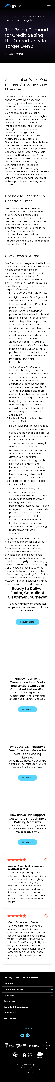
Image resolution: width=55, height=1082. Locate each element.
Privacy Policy (13, 1070)
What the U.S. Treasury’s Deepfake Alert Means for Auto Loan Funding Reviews (27, 752)
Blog (7, 16)
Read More (27, 709)
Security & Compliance (15, 1007)
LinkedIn (22, 1035)
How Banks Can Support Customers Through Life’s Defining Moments (27, 818)
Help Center (9, 1018)
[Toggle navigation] (49, 6)
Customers (9, 1001)
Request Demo (27, 622)
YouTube (28, 1035)
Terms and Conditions (28, 1070)
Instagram (33, 1035)
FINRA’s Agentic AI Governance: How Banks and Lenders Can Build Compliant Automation (27, 684)
